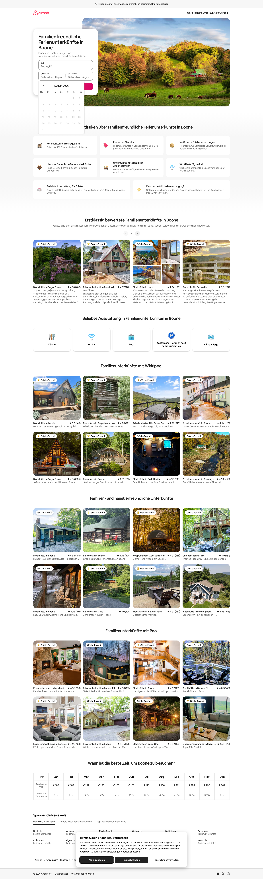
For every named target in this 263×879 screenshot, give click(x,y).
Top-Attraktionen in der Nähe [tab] (111, 821)
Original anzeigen (159, 4)
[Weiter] (137, 233)
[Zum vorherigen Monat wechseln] (44, 86)
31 (43, 129)
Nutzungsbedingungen (82, 873)
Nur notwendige (131, 860)
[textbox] (52, 77)
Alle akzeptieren (96, 860)
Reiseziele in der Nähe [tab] (44, 821)
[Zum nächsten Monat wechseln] (79, 86)
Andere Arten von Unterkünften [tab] (76, 821)
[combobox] (65, 66)
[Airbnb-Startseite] (41, 13)
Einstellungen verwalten (167, 860)
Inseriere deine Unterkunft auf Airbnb (207, 12)
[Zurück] (125, 233)
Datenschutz (61, 873)
